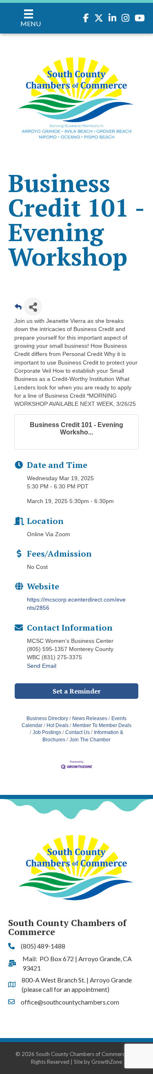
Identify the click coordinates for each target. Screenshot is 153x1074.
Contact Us (77, 732)
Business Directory (47, 718)
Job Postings (47, 732)
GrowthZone (106, 1061)
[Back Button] (18, 309)
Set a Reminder (77, 691)
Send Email (41, 665)
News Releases (89, 718)
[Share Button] (33, 307)
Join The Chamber (90, 740)
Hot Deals (58, 725)
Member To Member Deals (102, 725)
